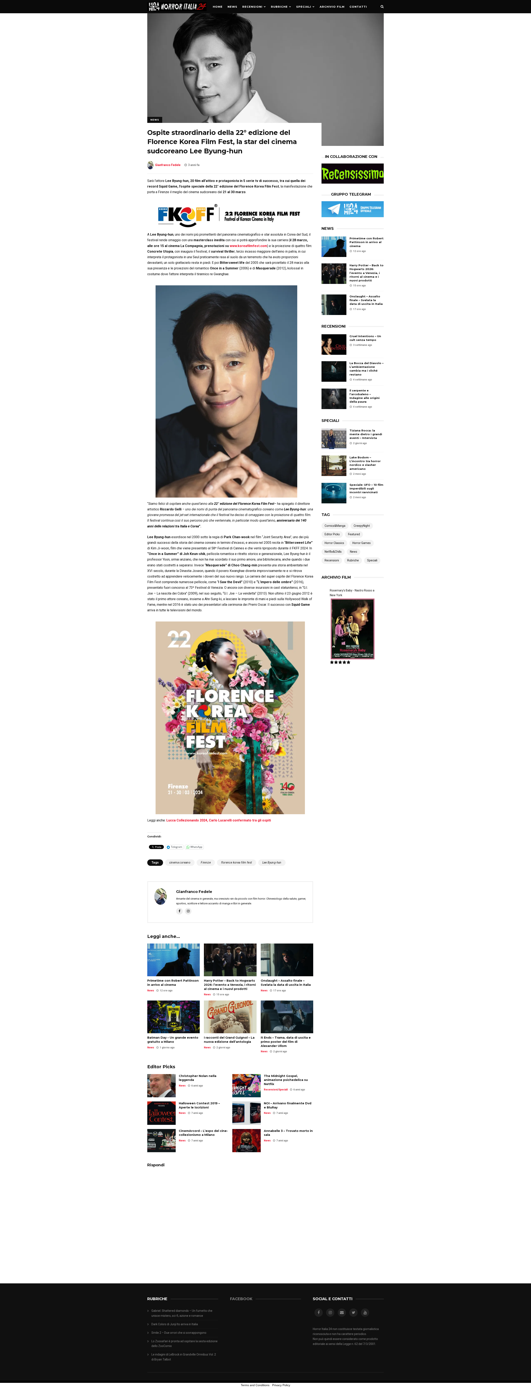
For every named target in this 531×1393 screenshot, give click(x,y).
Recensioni (252, 6)
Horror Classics (334, 543)
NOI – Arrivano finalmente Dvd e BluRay (287, 1105)
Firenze (206, 862)
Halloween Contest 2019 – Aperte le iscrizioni (199, 1105)
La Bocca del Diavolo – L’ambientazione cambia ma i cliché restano (367, 368)
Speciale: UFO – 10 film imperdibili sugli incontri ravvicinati (366, 488)
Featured (354, 534)
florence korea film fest (236, 862)
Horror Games (361, 543)
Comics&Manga (335, 525)
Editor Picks (332, 534)
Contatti (358, 6)
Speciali (303, 6)
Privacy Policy (281, 1385)
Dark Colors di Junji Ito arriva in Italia (174, 1324)
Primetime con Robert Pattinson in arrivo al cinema (173, 983)
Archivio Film (332, 6)
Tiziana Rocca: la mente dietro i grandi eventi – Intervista (366, 434)
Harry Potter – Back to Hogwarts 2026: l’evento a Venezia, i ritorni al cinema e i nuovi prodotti (230, 985)
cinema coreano (180, 862)
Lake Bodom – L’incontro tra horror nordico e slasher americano (365, 463)
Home (218, 6)
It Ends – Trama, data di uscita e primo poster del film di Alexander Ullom (286, 1042)
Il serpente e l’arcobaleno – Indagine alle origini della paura (365, 396)
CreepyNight (362, 525)
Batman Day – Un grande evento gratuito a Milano (172, 1040)
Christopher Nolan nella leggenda (197, 1078)
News (232, 6)
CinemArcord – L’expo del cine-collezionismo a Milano (203, 1133)
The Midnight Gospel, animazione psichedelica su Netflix (286, 1080)
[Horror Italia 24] (177, 12)
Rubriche (279, 6)
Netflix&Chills (333, 551)
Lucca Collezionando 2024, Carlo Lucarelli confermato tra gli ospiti (218, 820)
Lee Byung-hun (271, 862)
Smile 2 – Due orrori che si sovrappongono (178, 1332)
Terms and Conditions (255, 1385)
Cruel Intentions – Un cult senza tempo (365, 338)
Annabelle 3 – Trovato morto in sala (288, 1133)
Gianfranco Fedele (167, 165)
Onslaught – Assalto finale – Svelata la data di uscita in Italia (286, 983)
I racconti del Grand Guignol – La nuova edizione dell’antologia (229, 1040)
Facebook (241, 1299)
